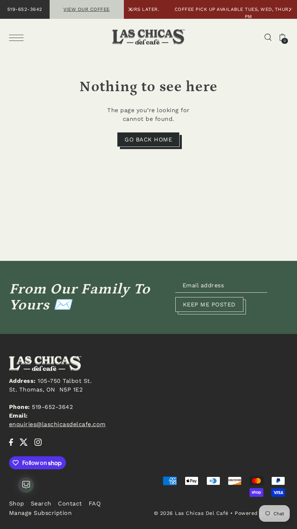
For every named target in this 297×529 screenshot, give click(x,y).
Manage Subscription (40, 512)
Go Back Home (148, 139)
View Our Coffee (86, 9)
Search (41, 503)
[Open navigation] (18, 37)
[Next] (289, 9)
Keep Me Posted (209, 304)
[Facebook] (11, 441)
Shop (16, 503)
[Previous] (131, 9)
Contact (70, 503)
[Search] (268, 36)
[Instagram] (38, 441)
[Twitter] (24, 441)
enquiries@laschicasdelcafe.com (57, 424)
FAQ (95, 503)
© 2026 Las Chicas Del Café (191, 513)
